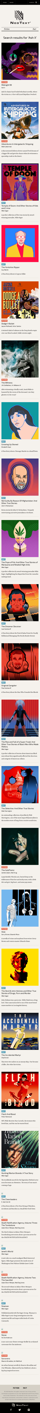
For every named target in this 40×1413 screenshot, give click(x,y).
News (12, 2)
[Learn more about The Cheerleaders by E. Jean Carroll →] (20, 1193)
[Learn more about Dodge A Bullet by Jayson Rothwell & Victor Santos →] (20, 299)
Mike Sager (5, 211)
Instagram (28, 1410)
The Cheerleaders (9, 1199)
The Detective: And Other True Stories (17, 808)
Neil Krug (14, 873)
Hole (3, 932)
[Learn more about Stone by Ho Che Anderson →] (20, 1329)
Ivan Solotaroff (6, 629)
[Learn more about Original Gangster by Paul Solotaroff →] (20, 661)
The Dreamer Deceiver (11, 626)
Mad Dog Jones (19, 1228)
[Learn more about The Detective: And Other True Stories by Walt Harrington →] (20, 784)
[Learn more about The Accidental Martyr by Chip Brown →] (20, 1031)
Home (5, 2)
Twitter (19, 1410)
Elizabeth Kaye (6, 447)
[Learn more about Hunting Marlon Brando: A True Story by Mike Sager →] (20, 1149)
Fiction (7, 29)
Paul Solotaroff (6, 688)
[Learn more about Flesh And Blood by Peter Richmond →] (20, 1090)
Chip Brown (5, 1057)
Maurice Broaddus (7, 1361)
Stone (4, 1335)
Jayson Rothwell (6, 326)
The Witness (6, 382)
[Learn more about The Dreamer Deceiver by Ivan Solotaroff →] (20, 602)
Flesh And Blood (8, 1114)
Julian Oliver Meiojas (7, 1228)
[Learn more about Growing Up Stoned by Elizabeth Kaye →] (20, 420)
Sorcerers (5, 1358)
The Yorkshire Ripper (10, 267)
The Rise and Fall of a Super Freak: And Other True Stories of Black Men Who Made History (19, 744)
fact (3, 203)
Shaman (5, 1306)
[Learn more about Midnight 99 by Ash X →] (20, 61)
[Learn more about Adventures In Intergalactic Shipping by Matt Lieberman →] (20, 120)
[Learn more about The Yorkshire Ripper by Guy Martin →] (20, 243)
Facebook (11, 1410)
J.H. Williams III (16, 385)
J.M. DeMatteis (6, 385)
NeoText (20, 17)
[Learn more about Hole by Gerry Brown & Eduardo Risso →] (20, 908)
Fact (34, 29)
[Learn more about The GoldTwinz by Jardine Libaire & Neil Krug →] (20, 846)
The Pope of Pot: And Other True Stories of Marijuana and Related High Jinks (19, 563)
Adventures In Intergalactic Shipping (17, 144)
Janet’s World (7, 1251)
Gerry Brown (5, 934)
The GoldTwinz (7, 870)
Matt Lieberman (6, 146)
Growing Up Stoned (9, 444)
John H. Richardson (7, 506)
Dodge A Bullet (7, 323)
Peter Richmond (6, 1117)
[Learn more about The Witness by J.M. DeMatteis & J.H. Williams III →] (20, 359)
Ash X (3, 87)
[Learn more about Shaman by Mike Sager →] (20, 1300)
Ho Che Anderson (6, 1337)
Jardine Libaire (5, 873)
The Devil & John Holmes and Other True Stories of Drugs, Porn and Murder (18, 992)
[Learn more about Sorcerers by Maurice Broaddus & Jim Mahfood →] (20, 1352)
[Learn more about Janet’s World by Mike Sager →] (20, 1245)
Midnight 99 (6, 85)
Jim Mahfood (18, 1361)
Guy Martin (4, 270)
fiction (4, 82)
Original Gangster (9, 685)
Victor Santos (17, 326)
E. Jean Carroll (5, 1202)
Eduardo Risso (14, 934)
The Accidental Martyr (11, 1055)
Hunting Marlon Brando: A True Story (17, 1173)
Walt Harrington (6, 811)
